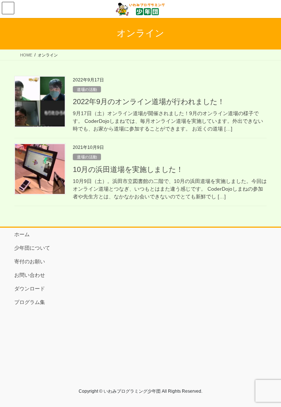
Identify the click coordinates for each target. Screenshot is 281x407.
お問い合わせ (29, 275)
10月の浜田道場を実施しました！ (128, 169)
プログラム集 (29, 302)
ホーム (22, 234)
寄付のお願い (29, 261)
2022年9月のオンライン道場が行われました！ (149, 102)
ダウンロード (29, 289)
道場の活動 (87, 89)
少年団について (32, 248)
